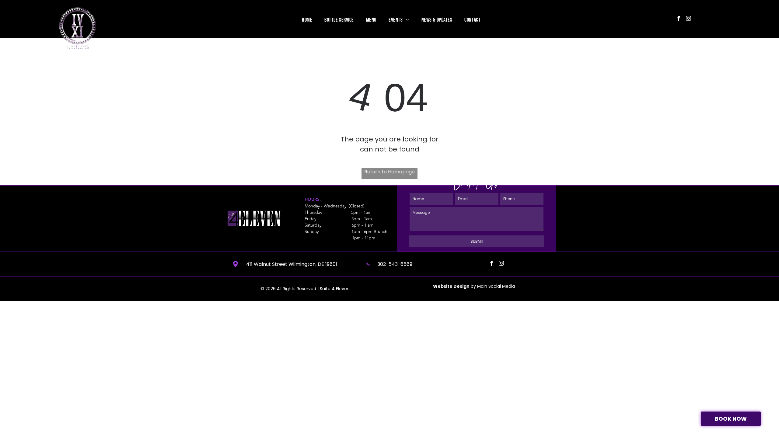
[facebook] (679, 19)
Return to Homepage (389, 171)
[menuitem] (307, 20)
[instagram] (688, 19)
